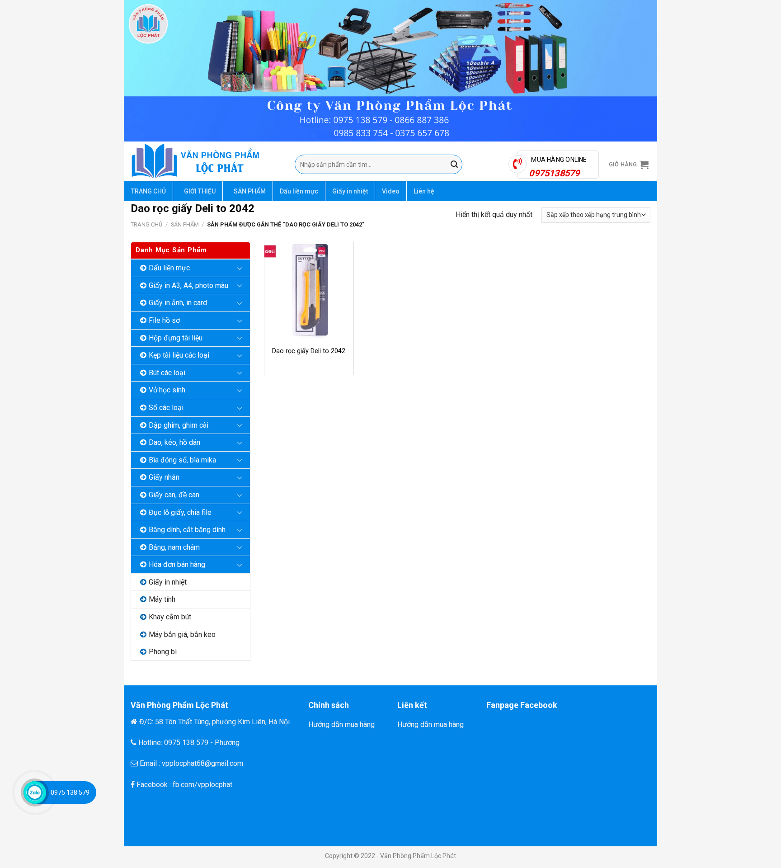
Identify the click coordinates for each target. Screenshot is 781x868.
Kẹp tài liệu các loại (179, 355)
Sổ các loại (166, 407)
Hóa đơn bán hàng (177, 564)
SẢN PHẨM (250, 191)
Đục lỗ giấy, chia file (180, 512)
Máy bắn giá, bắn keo (182, 634)
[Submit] (454, 164)
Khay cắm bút (170, 617)
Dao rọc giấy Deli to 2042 (308, 351)
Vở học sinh (167, 390)
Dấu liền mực (299, 191)
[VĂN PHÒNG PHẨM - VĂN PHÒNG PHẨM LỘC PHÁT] (206, 161)
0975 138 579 (70, 792)
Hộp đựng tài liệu (175, 338)
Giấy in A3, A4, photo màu (188, 285)
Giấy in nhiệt (350, 191)
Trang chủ (146, 224)
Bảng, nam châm (174, 547)
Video (391, 191)
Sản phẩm (185, 224)
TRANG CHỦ (148, 191)
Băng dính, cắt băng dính (187, 529)
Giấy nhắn (164, 477)
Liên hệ (424, 191)
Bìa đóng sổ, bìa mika (182, 460)
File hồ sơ (164, 320)
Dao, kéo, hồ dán (174, 442)
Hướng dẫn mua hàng (341, 724)
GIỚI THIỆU (200, 191)
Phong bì (163, 651)
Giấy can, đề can (174, 495)
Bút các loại (167, 372)
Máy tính (162, 599)
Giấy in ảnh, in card (178, 302)
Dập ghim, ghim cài (178, 425)
